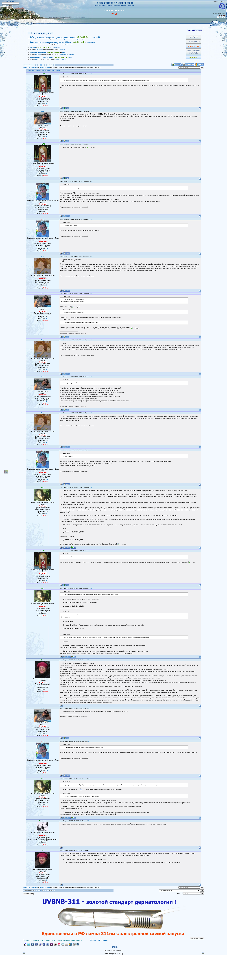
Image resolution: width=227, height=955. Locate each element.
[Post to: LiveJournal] (74, 944)
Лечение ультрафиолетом (65, 44)
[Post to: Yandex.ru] (66, 944)
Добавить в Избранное (98, 940)
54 (91, 588)
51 (91, 450)
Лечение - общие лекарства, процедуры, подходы (71, 39)
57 (88, 741)
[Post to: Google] (40, 944)
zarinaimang (91, 42)
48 (91, 340)
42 (91, 111)
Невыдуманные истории (66, 54)
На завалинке (33, 67)
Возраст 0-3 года (60, 59)
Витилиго (62, 49)
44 (91, 181)
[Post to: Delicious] (25, 944)
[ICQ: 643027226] (73, 547)
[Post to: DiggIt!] (32, 944)
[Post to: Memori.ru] (59, 944)
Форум (25, 67)
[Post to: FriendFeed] (48, 944)
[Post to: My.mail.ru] (70, 944)
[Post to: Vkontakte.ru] (78, 944)
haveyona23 (96, 37)
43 (91, 144)
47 (91, 293)
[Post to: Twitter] (29, 944)
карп (36, 44)
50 (91, 413)
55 (88, 660)
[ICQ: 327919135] (66, 108)
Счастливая (39, 49)
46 (91, 256)
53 (91, 550)
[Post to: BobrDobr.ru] (55, 944)
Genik (37, 39)
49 (91, 376)
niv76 (36, 59)
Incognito (38, 54)
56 (88, 708)
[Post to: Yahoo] (51, 944)
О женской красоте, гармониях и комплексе (65, 67)
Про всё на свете (44, 67)
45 (91, 219)
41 (91, 73)
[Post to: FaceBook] (36, 944)
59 (88, 821)
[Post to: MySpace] (44, 944)
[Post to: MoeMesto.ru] (63, 944)
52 (91, 487)
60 (88, 850)
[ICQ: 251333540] (66, 141)
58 (88, 778)
